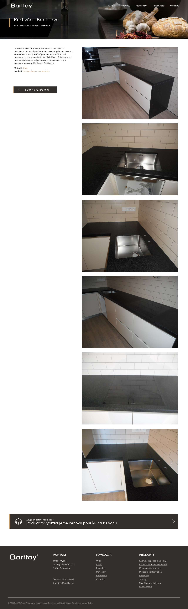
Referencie (158, 5)
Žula (25, 68)
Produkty (125, 5)
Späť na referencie (37, 89)
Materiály (141, 5)
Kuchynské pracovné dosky (36, 71)
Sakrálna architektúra (150, 583)
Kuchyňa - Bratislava (41, 26)
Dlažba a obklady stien (150, 572)
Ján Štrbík (88, 603)
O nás (111, 5)
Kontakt (174, 5)
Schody (142, 579)
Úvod (98, 561)
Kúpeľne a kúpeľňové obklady (153, 564)
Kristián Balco (65, 603)
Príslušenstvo (145, 586)
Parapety (144, 575)
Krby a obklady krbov (150, 568)
